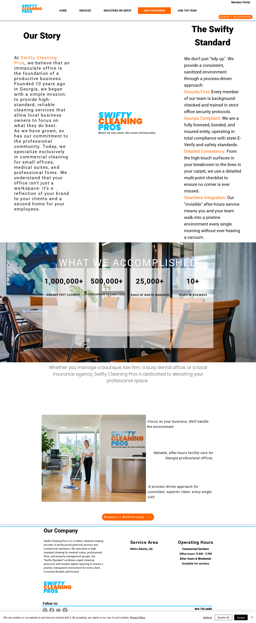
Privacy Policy (137, 617)
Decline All (223, 617)
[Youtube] (58, 610)
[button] (117, 10)
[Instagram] (45, 610)
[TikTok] (65, 610)
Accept (241, 617)
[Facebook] (51, 610)
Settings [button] (207, 617)
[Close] (252, 617)
